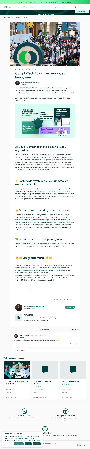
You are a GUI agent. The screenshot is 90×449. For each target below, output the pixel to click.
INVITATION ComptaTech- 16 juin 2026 (17, 382)
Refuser (28, 444)
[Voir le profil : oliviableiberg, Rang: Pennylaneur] (17, 83)
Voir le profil (70, 307)
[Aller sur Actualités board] (18, 317)
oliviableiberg (24, 82)
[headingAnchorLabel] (31, 150)
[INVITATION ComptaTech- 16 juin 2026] (17, 370)
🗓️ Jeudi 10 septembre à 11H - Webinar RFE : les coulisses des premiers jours (44, 2)
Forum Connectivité (39, 389)
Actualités (24, 17)
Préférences (19, 444)
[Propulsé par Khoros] (81, 445)
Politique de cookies (22, 438)
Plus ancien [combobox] (76, 330)
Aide (54, 444)
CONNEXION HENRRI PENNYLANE (42, 382)
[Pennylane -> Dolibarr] (73, 370)
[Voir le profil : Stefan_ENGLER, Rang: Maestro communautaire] (16, 336)
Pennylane (7, 17)
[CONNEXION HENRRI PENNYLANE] (45, 370)
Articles (18, 17)
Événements (9, 389)
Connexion (81, 7)
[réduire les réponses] (10, 335)
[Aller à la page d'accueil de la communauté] (7, 7)
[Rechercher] (75, 7)
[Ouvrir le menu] (84, 17)
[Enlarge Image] (45, 121)
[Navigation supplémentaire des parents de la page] (13, 17)
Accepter (37, 444)
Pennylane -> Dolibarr (71, 381)
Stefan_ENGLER (24, 335)
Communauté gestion (82, 12)
